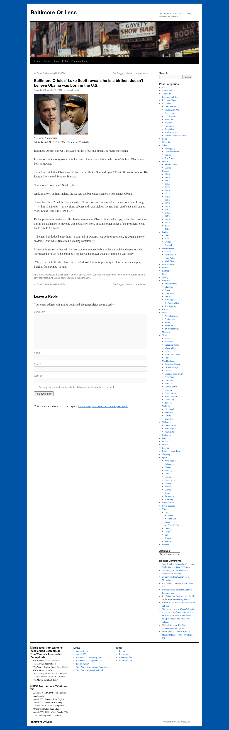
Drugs (167, 531)
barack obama (138, 274)
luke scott (60, 277)
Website (38, 375)
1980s (167, 219)
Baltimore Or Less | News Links (90, 660)
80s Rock (169, 341)
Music (164, 335)
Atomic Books (168, 90)
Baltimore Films (169, 100)
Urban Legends (93, 274)
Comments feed (125, 657)
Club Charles (170, 425)
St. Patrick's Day (172, 302)
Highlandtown (171, 386)
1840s (167, 177)
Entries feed (124, 654)
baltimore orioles (121, 274)
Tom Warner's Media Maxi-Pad (89, 670)
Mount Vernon (171, 396)
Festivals (166, 270)
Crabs (167, 235)
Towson (168, 402)
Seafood (168, 244)
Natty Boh (172, 518)
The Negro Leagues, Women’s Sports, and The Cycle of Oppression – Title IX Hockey (178, 612)
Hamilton (169, 380)
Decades (165, 170)
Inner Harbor (170, 393)
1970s (167, 215)
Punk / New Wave (172, 354)
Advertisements (171, 315)
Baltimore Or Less (53, 12)
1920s (167, 199)
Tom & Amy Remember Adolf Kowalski (50, 673)
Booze (167, 521)
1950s (167, 209)
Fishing (168, 476)
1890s (167, 190)
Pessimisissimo (168, 589)
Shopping (166, 454)
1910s (167, 196)
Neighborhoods (168, 360)
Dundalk (168, 370)
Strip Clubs (169, 418)
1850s (167, 180)
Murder (168, 154)
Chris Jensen (170, 106)
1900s (167, 193)
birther (52, 277)
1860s (167, 183)
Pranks (165, 444)
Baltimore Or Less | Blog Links (89, 657)
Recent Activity (82, 663)
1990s (167, 222)
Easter (167, 290)
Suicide (168, 167)
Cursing (168, 528)
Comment (39, 311)
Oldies (167, 351)
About (47, 61)
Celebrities (166, 141)
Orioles (74, 274)
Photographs (170, 319)
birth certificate (41, 277)
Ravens (168, 486)
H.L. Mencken (171, 116)
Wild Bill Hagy (171, 132)
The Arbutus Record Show (44, 663)
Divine (167, 251)
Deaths (165, 161)
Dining (165, 232)
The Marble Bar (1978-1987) (45, 679)
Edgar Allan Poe (172, 109)
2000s (167, 225)
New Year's (170, 299)
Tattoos (168, 541)
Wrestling (169, 499)
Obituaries (166, 434)
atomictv (165, 576)
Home (37, 61)
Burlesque (169, 412)
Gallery (165, 277)
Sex (166, 534)
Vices (164, 508)
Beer (167, 512)
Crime (164, 145)
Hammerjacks (170, 428)
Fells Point (169, 376)
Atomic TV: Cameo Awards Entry (47, 702)
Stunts (167, 492)
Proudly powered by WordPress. (177, 721)
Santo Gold (169, 129)
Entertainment (168, 264)
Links (65, 61)
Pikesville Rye (174, 525)
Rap (166, 357)
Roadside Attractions (171, 451)
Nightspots (166, 422)
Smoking (168, 537)
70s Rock (169, 338)
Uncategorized (168, 502)
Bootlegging (170, 148)
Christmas (169, 286)
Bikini (164, 138)
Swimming (169, 496)
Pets (164, 438)
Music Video (170, 347)
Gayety (168, 415)
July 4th (168, 296)
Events (165, 267)
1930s (167, 203)
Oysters (168, 241)
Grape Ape (169, 112)
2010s (167, 228)
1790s (167, 174)
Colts (167, 473)
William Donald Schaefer (175, 135)
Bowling (168, 470)
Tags (56, 61)
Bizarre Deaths (171, 164)
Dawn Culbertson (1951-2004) (50, 73)
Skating (168, 489)
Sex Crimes (170, 158)
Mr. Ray (168, 122)
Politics (165, 441)
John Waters (170, 257)
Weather (165, 544)
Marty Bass (170, 119)
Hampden (169, 383)
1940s (167, 206)
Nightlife (166, 405)
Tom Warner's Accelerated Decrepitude (92, 666)
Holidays (166, 280)
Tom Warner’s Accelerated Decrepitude (46, 655)
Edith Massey (170, 254)
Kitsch (165, 309)
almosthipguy (72, 89)
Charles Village (171, 367)
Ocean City (169, 399)
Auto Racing (170, 460)
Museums (166, 331)
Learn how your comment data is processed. (103, 406)
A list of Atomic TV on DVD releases (49, 676)
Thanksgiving (170, 306)
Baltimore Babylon (170, 96)
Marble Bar (169, 431)
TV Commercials (172, 328)
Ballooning (169, 463)
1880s (167, 186)
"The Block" (170, 409)
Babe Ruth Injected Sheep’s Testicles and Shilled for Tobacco (176, 618)
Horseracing (170, 479)
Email (37, 364)
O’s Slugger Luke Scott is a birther (130, 73)
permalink (85, 277)
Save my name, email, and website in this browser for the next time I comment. (76, 387)
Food (167, 238)
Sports (82, 274)
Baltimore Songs (172, 344)
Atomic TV (167, 93)
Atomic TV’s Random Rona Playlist (48, 699)
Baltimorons (64, 274)
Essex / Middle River (174, 373)
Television (169, 325)
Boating (168, 467)
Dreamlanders (168, 248)
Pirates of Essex (80, 61)
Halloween (169, 293)
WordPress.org (125, 660)
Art (163, 87)
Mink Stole (169, 261)
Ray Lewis (169, 125)
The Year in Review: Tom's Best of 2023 (50, 666)
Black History (171, 283)
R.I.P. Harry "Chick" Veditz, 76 (46, 660)
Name (37, 352)
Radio (167, 322)
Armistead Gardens (173, 364)
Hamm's (171, 515)
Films (164, 273)
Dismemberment (172, 151)
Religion (165, 447)
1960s (167, 212)
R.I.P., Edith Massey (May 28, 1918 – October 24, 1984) (178, 634)
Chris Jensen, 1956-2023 (44, 670)
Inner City (169, 389)
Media (164, 312)
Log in (122, 650)
